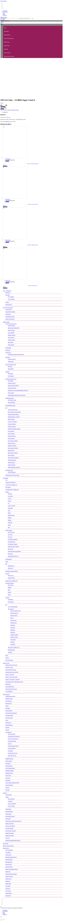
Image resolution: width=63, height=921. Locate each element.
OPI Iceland (12, 625)
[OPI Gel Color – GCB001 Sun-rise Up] (15, 279)
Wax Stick (7, 789)
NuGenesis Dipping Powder (10, 379)
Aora (6, 480)
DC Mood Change (11, 541)
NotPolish (7, 371)
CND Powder (8, 314)
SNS (6, 407)
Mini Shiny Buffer (9, 859)
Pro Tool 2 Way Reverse (10, 825)
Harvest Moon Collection (13, 440)
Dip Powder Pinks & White (13, 385)
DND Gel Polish (8, 530)
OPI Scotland (13, 639)
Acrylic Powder (8, 309)
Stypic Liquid (8, 775)
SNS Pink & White (9, 470)
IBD (6, 564)
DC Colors (10, 537)
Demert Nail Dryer (9, 698)
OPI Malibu (12, 630)
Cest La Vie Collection (12, 421)
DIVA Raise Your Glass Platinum (14, 551)
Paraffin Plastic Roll (9, 758)
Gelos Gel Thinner (11, 734)
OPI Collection (11, 609)
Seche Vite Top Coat (12, 755)
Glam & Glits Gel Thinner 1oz (14, 736)
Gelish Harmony (8, 559)
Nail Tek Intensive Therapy (13, 746)
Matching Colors (11, 515)
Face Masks (7, 708)
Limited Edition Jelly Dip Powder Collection (16, 395)
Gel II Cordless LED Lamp (10, 669)
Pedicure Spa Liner (9, 876)
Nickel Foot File (8, 864)
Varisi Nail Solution (9, 785)
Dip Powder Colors (11, 383)
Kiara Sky (7, 573)
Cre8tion (7, 492)
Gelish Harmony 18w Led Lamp (11, 672)
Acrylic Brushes (8, 794)
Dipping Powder (7, 34)
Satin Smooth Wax (9, 765)
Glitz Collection (11, 392)
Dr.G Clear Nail (8, 701)
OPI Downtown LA (14, 613)
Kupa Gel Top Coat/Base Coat (11, 580)
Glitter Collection (11, 330)
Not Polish (7, 295)
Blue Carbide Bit (11, 798)
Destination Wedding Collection (14, 428)
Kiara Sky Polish (11, 577)
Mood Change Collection (13, 452)
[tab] (33, 112)
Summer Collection (11, 464)
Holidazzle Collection (12, 445)
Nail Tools (6, 49)
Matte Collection (11, 450)
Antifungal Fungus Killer (10, 696)
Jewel (9, 510)
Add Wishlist (8, 159)
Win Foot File (8, 895)
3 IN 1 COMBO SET (7, 290)
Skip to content (3, 1)
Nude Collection (11, 455)
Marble (9, 512)
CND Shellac (8, 487)
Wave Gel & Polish (9, 660)
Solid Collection (11, 344)
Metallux (9, 587)
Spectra (9, 594)
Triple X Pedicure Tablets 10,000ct (12, 782)
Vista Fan (7, 787)
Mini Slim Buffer (8, 862)
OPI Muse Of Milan (14, 634)
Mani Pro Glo (8, 684)
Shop (4, 14)
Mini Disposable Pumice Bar (11, 857)
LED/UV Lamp (7, 42)
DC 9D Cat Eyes (11, 532)
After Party (10, 493)
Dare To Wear (10, 585)
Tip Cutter (7, 838)
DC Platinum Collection (12, 544)
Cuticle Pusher (8, 809)
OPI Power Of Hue (14, 110)
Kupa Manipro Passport (10, 816)
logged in (7, 121)
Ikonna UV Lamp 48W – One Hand (12, 679)
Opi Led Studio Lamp (9, 686)
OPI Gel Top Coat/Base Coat (13, 647)
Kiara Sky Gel (10, 575)
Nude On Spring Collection (13, 457)
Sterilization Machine (9, 770)
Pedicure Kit (7, 871)
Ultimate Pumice (8, 893)
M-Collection (10, 373)
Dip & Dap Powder (12, 359)
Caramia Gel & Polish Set (10, 482)
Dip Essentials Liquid (12, 400)
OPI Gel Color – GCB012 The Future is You (33, 204)
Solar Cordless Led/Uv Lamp (11, 689)
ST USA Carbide (11, 806)
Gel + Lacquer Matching (12, 606)
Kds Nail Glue (8, 722)
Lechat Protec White (12, 741)
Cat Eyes (9, 498)
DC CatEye (10, 534)
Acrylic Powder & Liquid (9, 38)
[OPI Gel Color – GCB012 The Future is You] (15, 198)
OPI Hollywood (13, 622)
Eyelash (6, 705)
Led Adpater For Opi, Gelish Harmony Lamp (14, 681)
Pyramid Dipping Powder (10, 405)
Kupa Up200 (8, 818)
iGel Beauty (7, 292)
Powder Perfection (11, 402)
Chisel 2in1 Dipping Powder (11, 323)
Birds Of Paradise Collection (13, 414)
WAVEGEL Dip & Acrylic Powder (12, 475)
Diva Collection (11, 431)
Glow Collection (11, 332)
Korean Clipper (8, 813)
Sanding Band (8, 883)
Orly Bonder (10, 750)
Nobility (9, 592)
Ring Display (8, 763)
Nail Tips (7, 729)
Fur (8, 503)
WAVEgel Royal (8, 304)
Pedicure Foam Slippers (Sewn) (11, 869)
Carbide (6, 797)
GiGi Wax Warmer (9, 717)
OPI (6, 604)
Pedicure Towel (8, 878)
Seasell (9, 524)
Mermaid (9, 517)
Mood (9, 589)
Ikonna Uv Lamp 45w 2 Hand (11, 677)
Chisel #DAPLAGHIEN (10, 311)
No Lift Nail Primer (12, 748)
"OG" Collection (11, 299)
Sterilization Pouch (9, 773)
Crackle (9, 500)
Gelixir (6, 561)
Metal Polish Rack (9, 725)
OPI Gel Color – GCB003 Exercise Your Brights (32, 163)
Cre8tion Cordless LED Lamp (11, 665)
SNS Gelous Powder (12, 460)
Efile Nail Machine (9, 811)
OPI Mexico (12, 632)
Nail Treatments (8, 732)
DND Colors (10, 553)
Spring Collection (11, 462)
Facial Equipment (8, 710)
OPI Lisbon (12, 627)
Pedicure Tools (7, 45)
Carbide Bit (10, 801)
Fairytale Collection (12, 436)
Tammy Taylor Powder (9, 319)
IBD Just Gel (10, 568)
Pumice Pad (7, 881)
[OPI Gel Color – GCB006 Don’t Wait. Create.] (15, 238)
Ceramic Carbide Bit (12, 803)
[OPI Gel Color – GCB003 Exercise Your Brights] (15, 157)
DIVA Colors (10, 549)
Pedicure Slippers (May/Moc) (11, 874)
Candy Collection (11, 325)
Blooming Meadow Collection (14, 416)
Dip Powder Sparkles (12, 388)
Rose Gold (10, 522)
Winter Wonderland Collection (14, 467)
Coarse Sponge (8, 854)
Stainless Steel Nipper (9, 833)
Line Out (9, 743)
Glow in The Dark (11, 505)
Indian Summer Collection (13, 448)
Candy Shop (10, 496)
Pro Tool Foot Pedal (9, 828)
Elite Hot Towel (8, 703)
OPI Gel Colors (13, 620)
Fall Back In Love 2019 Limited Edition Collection (18, 390)
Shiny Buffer (7, 886)
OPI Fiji (11, 618)
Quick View (7, 158)
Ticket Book (7, 780)
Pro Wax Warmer (8, 761)
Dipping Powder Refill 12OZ (13, 327)
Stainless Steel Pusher (9, 835)
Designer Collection (12, 426)
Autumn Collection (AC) (13, 409)
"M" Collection (11, 296)
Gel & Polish (6, 31)
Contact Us (5, 10)
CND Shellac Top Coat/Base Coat (12, 489)
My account (5, 11)
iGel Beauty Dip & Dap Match (11, 571)
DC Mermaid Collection (12, 539)
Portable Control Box (9, 823)
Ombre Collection (11, 339)
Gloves (6, 720)
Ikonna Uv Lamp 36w (9, 674)
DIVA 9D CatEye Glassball (13, 546)
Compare (2, 108)
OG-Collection (11, 376)
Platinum (9, 520)
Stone (9, 527)
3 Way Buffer (8, 852)
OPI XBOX (12, 644)
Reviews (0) (5, 112)
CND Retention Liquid (9, 316)
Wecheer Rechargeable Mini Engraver (12, 840)
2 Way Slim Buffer (9, 850)
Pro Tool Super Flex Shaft (10, 830)
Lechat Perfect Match (9, 583)
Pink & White (10, 342)
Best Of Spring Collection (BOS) (14, 412)
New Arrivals (5, 843)
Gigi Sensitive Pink (9, 715)
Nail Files (7, 727)
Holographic (10, 508)
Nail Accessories (7, 52)
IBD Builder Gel (11, 565)
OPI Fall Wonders (13, 615)
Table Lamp (7, 777)
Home (5, 27)
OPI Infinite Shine (11, 649)
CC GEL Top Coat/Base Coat (11, 484)
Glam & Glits (8, 352)
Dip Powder (7, 350)
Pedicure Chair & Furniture (9, 56)
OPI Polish (10, 652)
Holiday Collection (11, 443)
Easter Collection (11, 433)
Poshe (6, 655)
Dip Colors (10, 366)
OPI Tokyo (12, 642)
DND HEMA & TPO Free (13, 556)
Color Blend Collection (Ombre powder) (16, 354)
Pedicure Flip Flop (9, 866)
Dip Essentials (8, 347)
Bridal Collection (11, 419)
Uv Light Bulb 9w (9, 691)
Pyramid (7, 302)
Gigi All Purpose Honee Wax (11, 713)
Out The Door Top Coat (12, 753)
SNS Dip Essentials (12, 472)
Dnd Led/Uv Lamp (9, 667)
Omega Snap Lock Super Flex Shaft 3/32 (13, 821)
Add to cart (3, 106)
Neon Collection (11, 337)
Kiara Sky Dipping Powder (10, 364)
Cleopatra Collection (12, 424)
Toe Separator (8, 890)
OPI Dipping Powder (9, 398)
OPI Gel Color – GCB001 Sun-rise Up (32, 285)
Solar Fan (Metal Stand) (10, 768)
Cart (4, 12)
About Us (5, 15)
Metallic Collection (11, 335)
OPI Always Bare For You (15, 610)
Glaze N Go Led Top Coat (13, 738)
